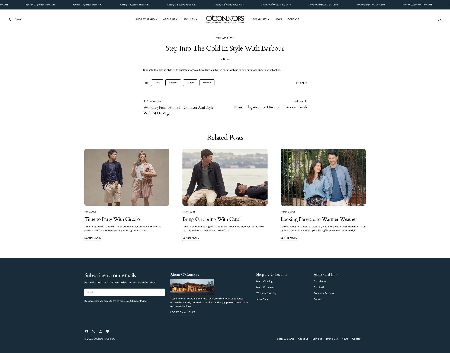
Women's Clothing (266, 293)
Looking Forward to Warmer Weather (319, 219)
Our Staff (319, 287)
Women (207, 82)
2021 (157, 82)
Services (317, 338)
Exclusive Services (324, 293)
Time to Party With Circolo (112, 219)
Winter (190, 82)
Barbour (173, 82)
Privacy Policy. (139, 301)
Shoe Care (262, 299)
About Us (303, 338)
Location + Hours (182, 312)
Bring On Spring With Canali (212, 219)
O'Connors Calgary (104, 338)
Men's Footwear (265, 287)
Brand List (332, 338)
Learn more (92, 237)
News (226, 59)
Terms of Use (123, 301)
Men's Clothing (264, 281)
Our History (320, 281)
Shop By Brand (285, 338)
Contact (318, 299)
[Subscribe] (161, 292)
